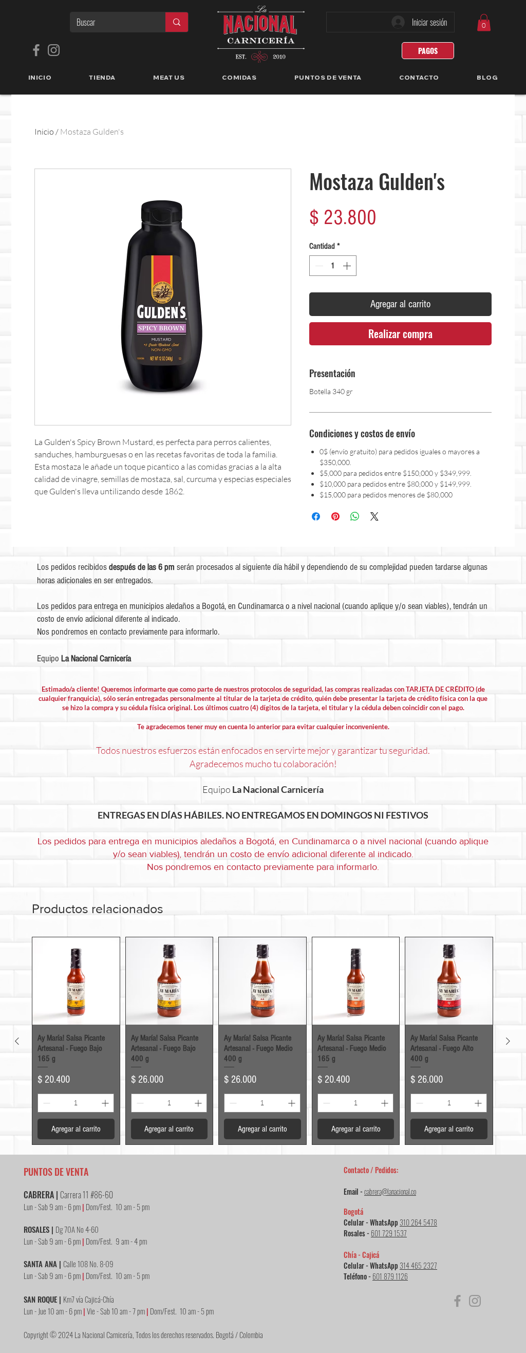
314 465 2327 (418, 1265)
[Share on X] (374, 516)
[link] (484, 22)
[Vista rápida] (76, 981)
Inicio (44, 131)
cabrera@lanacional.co (390, 1191)
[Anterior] (17, 1041)
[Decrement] (318, 265)
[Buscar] (176, 22)
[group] (262, 1040)
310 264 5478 (418, 1222)
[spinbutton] (333, 265)
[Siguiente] (508, 1041)
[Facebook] (36, 50)
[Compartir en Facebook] (316, 516)
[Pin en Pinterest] (335, 516)
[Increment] (348, 265)
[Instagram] (54, 50)
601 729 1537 (389, 1233)
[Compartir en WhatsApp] (355, 516)
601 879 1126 (390, 1276)
